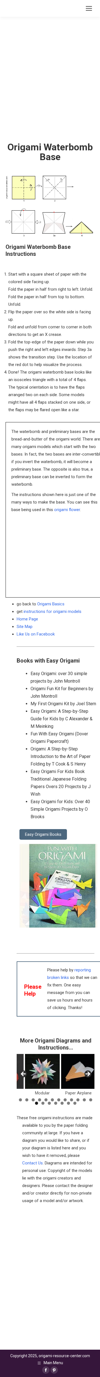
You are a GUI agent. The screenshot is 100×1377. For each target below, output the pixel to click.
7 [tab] (58, 1099)
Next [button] (87, 1074)
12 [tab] (90, 1099)
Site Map (24, 626)
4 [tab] (39, 1099)
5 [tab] (46, 1099)
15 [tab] (49, 1103)
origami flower (67, 509)
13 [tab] (36, 1103)
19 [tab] (74, 1103)
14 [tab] (42, 1103)
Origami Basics (50, 603)
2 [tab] (26, 1099)
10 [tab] (77, 1099)
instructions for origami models (52, 611)
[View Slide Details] (42, 1071)
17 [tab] (62, 1103)
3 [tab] (33, 1099)
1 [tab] (20, 1099)
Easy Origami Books (43, 834)
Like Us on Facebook (36, 634)
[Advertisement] (50, 1255)
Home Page (27, 619)
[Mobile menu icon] (88, 8)
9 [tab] (71, 1099)
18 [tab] (68, 1103)
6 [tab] (52, 1099)
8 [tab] (65, 1099)
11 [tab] (84, 1099)
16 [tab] (55, 1103)
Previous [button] (23, 1074)
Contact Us (32, 1163)
